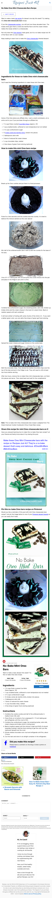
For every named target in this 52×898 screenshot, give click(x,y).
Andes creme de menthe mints (15, 133)
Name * (5, 815)
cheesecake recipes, (14, 24)
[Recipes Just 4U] (26, 3)
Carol (4, 760)
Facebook (13, 746)
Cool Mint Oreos (24, 124)
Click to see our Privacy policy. (32, 893)
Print (41, 686)
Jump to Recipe (9, 14)
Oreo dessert (17, 32)
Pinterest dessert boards (40, 514)
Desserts (12, 763)
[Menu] (2, 3)
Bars (2, 763)
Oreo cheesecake (32, 38)
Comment (4, 800)
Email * (25, 815)
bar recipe (18, 18)
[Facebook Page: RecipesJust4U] (6, 744)
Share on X (45, 449)
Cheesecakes (7, 763)
